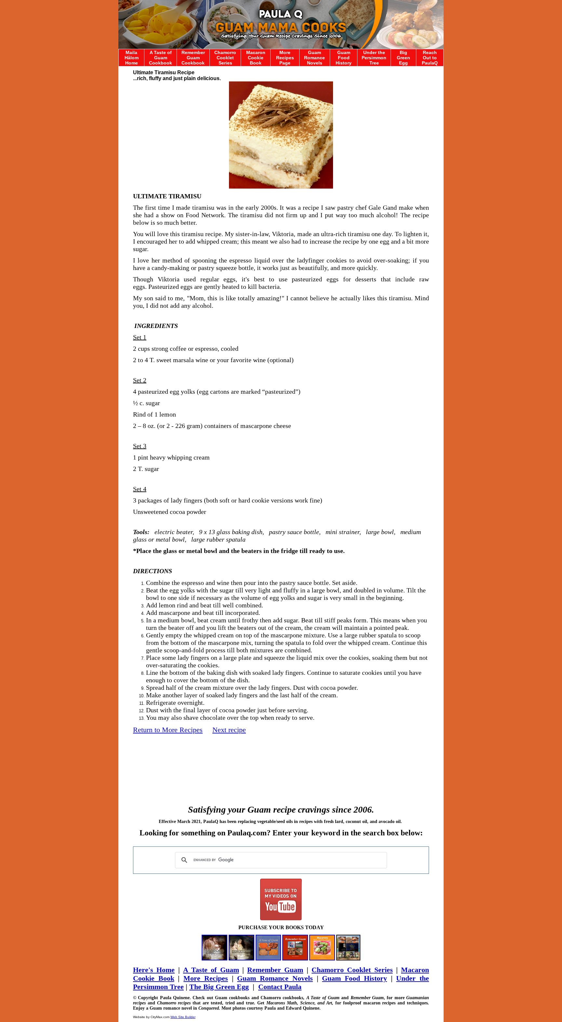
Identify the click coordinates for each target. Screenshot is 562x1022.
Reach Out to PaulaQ (430, 57)
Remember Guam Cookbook (193, 57)
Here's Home (154, 970)
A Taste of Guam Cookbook (160, 57)
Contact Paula (279, 987)
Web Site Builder (182, 1017)
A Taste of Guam (211, 970)
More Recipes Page (285, 57)
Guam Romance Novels (314, 57)
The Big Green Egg (219, 987)
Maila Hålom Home (132, 57)
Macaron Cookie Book (255, 57)
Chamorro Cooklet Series (225, 57)
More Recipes (205, 978)
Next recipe (229, 730)
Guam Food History (344, 57)
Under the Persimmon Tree (374, 57)
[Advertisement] (281, 762)
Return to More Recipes (168, 730)
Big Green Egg (403, 57)
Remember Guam (275, 970)
